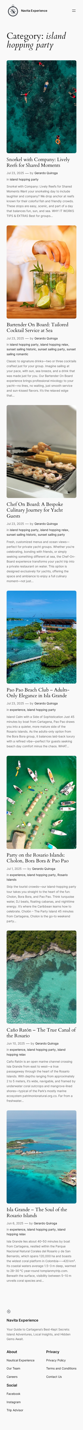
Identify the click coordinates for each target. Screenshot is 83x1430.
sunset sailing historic (21, 349)
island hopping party (24, 179)
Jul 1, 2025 (14, 868)
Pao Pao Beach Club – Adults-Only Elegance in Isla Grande (38, 693)
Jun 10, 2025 (16, 1043)
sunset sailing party (51, 349)
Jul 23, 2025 (15, 173)
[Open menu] (73, 10)
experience (17, 709)
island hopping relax (54, 344)
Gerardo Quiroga (46, 173)
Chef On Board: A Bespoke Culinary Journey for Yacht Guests (35, 510)
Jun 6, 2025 (15, 1223)
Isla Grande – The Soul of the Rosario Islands (37, 1212)
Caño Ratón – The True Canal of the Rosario (41, 1033)
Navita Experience (34, 10)
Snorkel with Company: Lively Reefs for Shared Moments (38, 162)
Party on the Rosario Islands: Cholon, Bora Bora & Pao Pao (38, 858)
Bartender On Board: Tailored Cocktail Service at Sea (37, 327)
